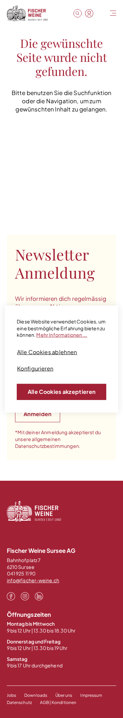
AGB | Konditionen (58, 702)
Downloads (35, 695)
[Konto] (89, 13)
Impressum (91, 695)
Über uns (63, 695)
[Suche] (77, 13)
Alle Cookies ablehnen (47, 352)
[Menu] (112, 13)
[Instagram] (25, 595)
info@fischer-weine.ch (33, 580)
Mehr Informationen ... (61, 335)
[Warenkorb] (100, 13)
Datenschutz (19, 702)
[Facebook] (11, 595)
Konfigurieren (35, 368)
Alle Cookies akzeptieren (62, 391)
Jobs (11, 695)
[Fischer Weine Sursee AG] (27, 13)
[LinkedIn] (39, 595)
